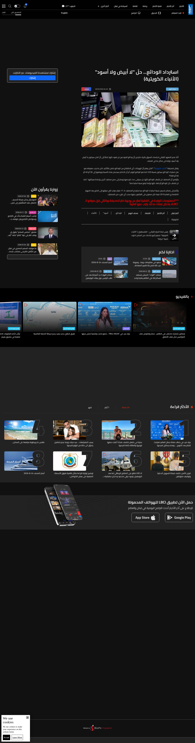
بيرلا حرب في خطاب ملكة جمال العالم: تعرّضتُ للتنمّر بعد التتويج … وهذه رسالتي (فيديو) (172, 444)
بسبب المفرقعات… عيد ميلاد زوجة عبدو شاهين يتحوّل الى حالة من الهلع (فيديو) (73, 444)
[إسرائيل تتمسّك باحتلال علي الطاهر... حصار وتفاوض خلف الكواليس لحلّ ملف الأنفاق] (159, 320)
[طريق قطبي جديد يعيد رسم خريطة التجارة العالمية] (50, 320)
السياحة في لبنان (120, 6)
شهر (90, 407)
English (64, 13)
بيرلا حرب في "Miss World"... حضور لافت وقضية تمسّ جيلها (106, 334)
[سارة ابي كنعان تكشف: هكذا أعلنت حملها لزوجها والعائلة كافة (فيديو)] (122, 433)
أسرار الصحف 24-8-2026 (101, 262)
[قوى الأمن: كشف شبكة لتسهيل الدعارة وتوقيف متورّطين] (171, 464)
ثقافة (135, 6)
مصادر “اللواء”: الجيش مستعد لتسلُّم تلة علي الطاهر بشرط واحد (147, 276)
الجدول (154, 13)
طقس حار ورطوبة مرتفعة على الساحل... (28, 442)
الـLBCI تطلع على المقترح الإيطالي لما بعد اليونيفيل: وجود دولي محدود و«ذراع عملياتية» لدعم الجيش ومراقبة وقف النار (123, 475)
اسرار (109, 259)
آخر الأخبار (170, 6)
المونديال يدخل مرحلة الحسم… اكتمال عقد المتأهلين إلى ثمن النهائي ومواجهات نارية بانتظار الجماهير (23, 201)
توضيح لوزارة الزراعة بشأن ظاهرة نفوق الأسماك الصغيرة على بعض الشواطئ (73, 475)
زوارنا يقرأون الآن (44, 189)
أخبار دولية (32, 228)
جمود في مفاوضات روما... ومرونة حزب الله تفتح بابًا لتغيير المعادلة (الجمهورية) (147, 264)
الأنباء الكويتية (160, 168)
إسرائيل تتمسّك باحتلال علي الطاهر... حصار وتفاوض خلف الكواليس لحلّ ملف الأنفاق (162, 335)
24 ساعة (125, 407)
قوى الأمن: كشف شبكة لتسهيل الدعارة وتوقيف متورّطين (174, 475)
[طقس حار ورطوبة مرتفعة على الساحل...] (24, 433)
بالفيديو (182, 296)
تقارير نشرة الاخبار (179, 328)
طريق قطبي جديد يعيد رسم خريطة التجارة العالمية (54, 334)
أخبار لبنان (126, 328)
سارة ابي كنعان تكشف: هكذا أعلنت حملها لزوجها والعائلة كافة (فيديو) (124, 444)
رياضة (145, 6)
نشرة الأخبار (157, 6)
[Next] (3, 320)
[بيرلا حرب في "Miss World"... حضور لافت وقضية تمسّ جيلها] (104, 320)
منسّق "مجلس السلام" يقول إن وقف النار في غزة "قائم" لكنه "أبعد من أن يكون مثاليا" (21, 233)
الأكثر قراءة (179, 406)
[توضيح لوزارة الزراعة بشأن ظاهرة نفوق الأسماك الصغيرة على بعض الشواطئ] (73, 464)
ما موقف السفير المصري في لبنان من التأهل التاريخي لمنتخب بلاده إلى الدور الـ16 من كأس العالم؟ (22, 250)
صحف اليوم (156, 259)
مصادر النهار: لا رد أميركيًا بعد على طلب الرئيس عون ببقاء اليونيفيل (98, 276)
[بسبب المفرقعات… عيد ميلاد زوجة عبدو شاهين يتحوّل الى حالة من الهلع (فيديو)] (73, 433)
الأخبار (181, 6)
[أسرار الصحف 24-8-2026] (24, 464)
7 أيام (107, 407)
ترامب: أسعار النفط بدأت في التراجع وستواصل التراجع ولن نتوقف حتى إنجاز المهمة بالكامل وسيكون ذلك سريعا (22, 217)
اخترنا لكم (166, 251)
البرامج (134, 13)
